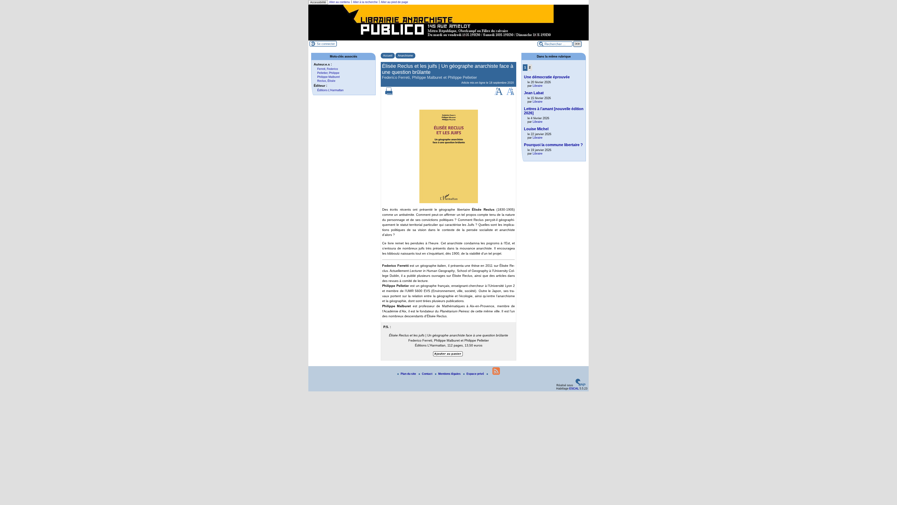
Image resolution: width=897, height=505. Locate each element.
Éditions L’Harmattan (330, 90)
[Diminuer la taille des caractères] (510, 94)
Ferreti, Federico (327, 69)
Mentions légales (449, 373)
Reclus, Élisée (326, 81)
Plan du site (409, 373)
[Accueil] (448, 38)
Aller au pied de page (394, 2)
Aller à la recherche (365, 2)
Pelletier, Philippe (328, 73)
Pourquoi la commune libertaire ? (553, 145)
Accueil (387, 55)
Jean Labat (534, 93)
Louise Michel (536, 129)
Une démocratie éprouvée (547, 77)
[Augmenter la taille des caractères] (498, 94)
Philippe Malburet (328, 77)
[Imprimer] (389, 94)
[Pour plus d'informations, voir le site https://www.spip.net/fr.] (580, 385)
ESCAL (574, 388)
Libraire (537, 85)
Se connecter (326, 44)
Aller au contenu (339, 2)
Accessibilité (318, 2)
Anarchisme (405, 55)
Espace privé (475, 373)
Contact (427, 373)
